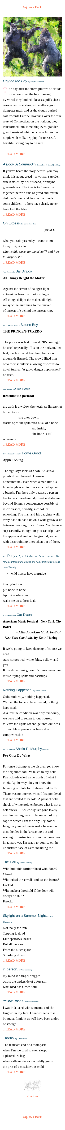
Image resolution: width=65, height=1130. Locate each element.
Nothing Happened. (24, 690)
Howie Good (22, 453)
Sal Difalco (17, 271)
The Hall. (17, 862)
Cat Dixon (17, 615)
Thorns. (15, 1038)
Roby (31, 561)
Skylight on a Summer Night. (28, 918)
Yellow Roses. (20, 1001)
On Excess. (19, 223)
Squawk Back (32, 7)
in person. (17, 969)
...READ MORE (14, 154)
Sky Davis (16, 389)
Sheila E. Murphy (26, 749)
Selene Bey (20, 325)
